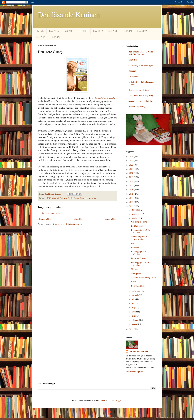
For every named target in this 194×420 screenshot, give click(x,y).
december (136, 209)
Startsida (40, 30)
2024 (131, 156)
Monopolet (133, 76)
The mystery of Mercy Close (143, 277)
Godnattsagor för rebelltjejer (141, 65)
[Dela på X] (74, 194)
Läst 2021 (127, 30)
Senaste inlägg (45, 219)
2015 (131, 193)
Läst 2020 (112, 30)
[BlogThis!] (71, 194)
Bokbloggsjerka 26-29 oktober (140, 231)
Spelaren (132, 70)
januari (135, 323)
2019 (131, 177)
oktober (135, 218)
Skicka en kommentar (51, 212)
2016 (131, 189)
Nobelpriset (136, 273)
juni (134, 303)
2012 (49, 198)
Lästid (133, 281)
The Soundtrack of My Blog (141, 95)
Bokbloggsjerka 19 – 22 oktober (141, 253)
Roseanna (135, 247)
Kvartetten (133, 59)
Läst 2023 (40, 37)
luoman (101, 400)
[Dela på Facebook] (77, 194)
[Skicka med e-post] (68, 194)
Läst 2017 (68, 30)
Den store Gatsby (66, 198)
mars (134, 315)
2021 (131, 168)
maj (133, 307)
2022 (131, 164)
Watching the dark (139, 221)
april (134, 311)
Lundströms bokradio (105, 97)
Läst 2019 (98, 30)
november (136, 214)
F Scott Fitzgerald (81, 198)
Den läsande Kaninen (69, 14)
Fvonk (134, 243)
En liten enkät (137, 225)
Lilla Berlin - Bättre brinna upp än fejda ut (142, 83)
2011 (131, 329)
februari (135, 319)
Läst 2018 (83, 30)
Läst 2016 (54, 30)
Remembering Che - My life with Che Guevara (141, 53)
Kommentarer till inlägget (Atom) (67, 224)
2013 (131, 202)
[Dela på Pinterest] (80, 194)
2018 (131, 181)
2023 (131, 160)
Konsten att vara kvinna (139, 89)
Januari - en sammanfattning (141, 101)
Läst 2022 (142, 30)
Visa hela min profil (134, 371)
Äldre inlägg (110, 219)
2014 (131, 197)
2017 (131, 185)
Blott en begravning (137, 106)
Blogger (118, 400)
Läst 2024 (55, 37)
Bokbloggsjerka (137, 285)
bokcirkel (55, 198)
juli (133, 299)
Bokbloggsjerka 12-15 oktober (140, 263)
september (136, 290)
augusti (135, 294)
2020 (131, 173)
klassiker (92, 198)
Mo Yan (134, 269)
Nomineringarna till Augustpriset (139, 238)
